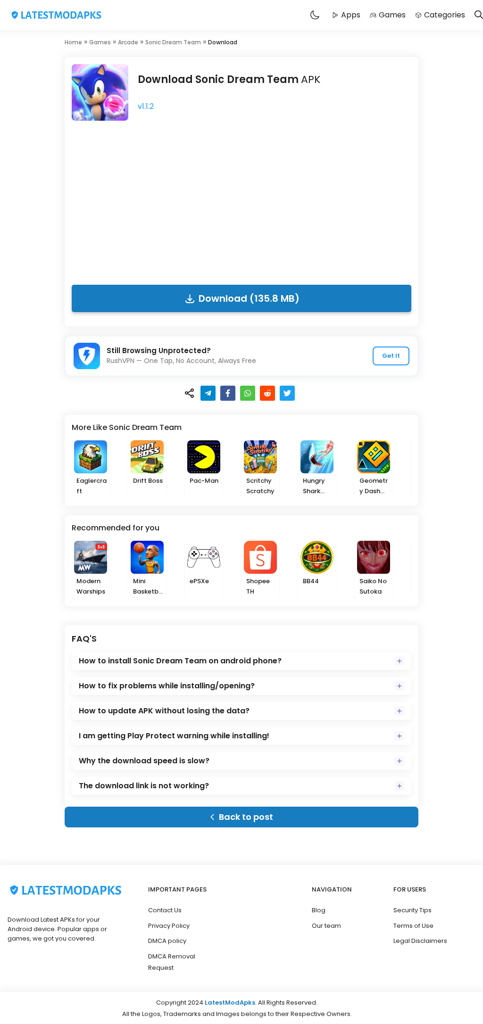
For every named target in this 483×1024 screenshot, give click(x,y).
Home (73, 42)
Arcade (128, 42)
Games (392, 14)
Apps (350, 14)
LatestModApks (230, 1002)
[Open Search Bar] (479, 15)
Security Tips (412, 910)
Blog (318, 910)
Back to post (246, 817)
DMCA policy (167, 940)
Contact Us (165, 910)
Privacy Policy (169, 925)
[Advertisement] (241, 200)
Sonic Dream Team (173, 42)
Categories (444, 14)
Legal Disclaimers (420, 940)
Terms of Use (413, 925)
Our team (326, 925)
